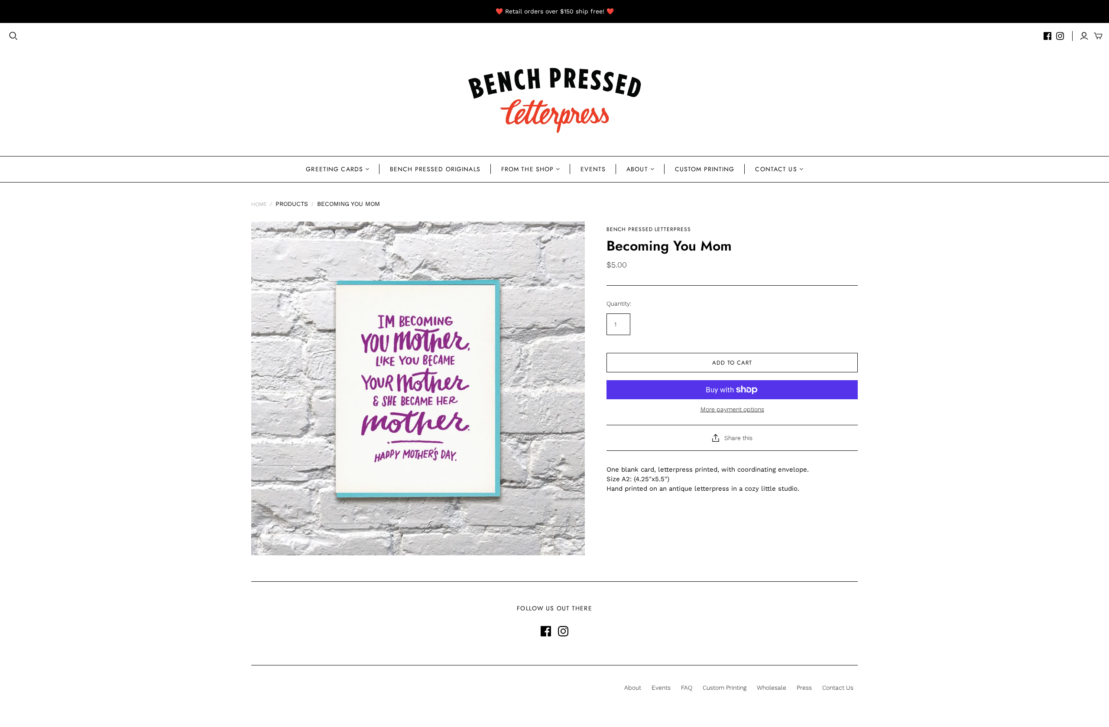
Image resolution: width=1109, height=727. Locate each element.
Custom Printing (705, 169)
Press (804, 687)
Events (593, 169)
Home (258, 204)
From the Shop (527, 169)
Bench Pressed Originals (435, 169)
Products (292, 203)
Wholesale (771, 687)
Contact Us (776, 169)
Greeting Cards (334, 169)
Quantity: (618, 303)
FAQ (686, 687)
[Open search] (13, 36)
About (637, 169)
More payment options (732, 409)
